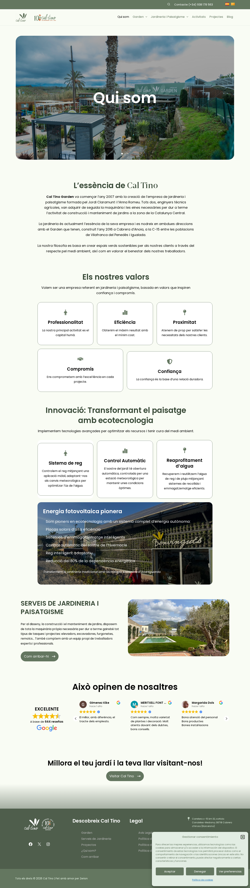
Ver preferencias (230, 871)
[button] (243, 837)
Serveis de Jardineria (96, 839)
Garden (86, 833)
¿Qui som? (88, 851)
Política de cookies (202, 879)
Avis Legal (145, 833)
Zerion (84, 878)
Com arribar (90, 857)
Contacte (181, 4)
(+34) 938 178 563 (201, 4)
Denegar (200, 871)
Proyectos (88, 845)
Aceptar (169, 871)
